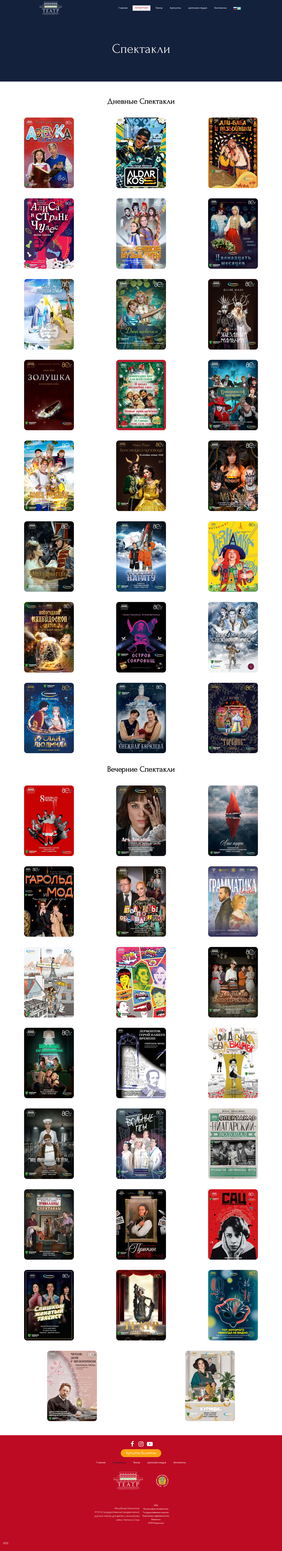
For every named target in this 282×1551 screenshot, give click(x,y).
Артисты (175, 8)
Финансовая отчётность (155, 1509)
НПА (156, 1505)
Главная (122, 8)
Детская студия (197, 8)
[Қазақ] (239, 8)
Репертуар (141, 8)
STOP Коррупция (156, 1523)
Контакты (220, 8)
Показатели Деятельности (155, 1516)
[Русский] (235, 8)
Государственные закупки (156, 1512)
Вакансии (156, 1520)
